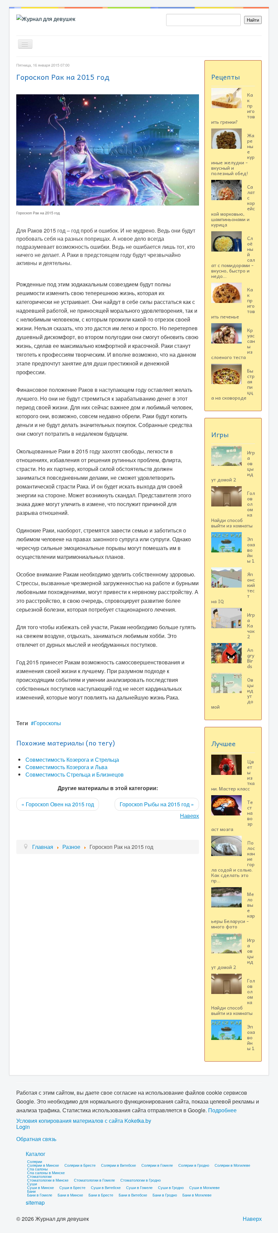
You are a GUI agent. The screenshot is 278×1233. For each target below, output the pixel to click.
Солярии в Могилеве (232, 1165)
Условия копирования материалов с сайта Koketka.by (83, 1121)
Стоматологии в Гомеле (94, 1180)
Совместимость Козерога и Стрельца (72, 759)
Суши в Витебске (106, 1187)
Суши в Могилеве (204, 1187)
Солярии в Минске (43, 1165)
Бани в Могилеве (197, 1195)
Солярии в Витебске (118, 1165)
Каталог (35, 1154)
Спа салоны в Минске (46, 1172)
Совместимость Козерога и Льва (66, 767)
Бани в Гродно (165, 1195)
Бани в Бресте (100, 1195)
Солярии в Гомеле (157, 1165)
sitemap (35, 1202)
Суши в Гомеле (139, 1187)
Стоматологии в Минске (47, 1180)
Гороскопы (47, 723)
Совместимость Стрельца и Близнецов (74, 774)
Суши (32, 1183)
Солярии (34, 1161)
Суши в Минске (40, 1187)
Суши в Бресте (72, 1187)
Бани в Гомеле (39, 1195)
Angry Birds (250, 658)
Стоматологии (39, 1176)
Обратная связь (36, 1139)
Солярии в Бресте (80, 1165)
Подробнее (222, 1110)
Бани (31, 1191)
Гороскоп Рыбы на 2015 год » (157, 804)
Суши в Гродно (171, 1187)
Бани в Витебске (133, 1195)
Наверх (189, 816)
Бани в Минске (70, 1195)
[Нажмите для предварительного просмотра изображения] (107, 149)
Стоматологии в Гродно (140, 1180)
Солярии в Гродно (193, 1165)
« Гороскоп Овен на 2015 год (57, 804)
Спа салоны (37, 1168)
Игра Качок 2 (251, 625)
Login (23, 1127)
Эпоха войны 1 (251, 549)
